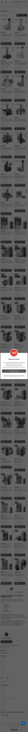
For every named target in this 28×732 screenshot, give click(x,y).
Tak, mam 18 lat (14, 371)
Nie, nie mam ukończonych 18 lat (14, 376)
